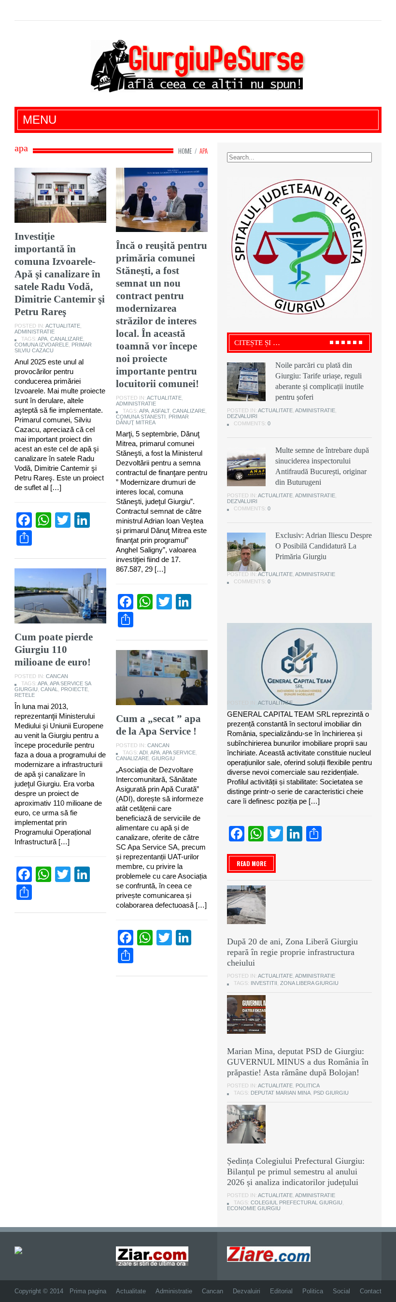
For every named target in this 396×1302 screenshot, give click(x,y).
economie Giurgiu (254, 1208)
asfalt (160, 411)
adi (143, 752)
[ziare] (152, 1255)
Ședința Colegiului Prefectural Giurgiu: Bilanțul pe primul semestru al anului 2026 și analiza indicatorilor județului (296, 1171)
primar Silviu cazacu (53, 347)
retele (24, 695)
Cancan (57, 676)
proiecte (74, 689)
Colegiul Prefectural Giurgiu (296, 1202)
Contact (371, 1291)
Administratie (34, 331)
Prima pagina (88, 1291)
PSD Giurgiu (331, 1093)
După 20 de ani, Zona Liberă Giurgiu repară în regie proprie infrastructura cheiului (292, 952)
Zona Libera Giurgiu (309, 983)
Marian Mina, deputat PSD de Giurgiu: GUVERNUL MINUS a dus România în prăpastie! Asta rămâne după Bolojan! (297, 1061)
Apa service (179, 752)
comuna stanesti (141, 417)
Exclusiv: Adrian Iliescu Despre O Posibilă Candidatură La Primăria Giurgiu (323, 546)
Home (185, 151)
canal (49, 689)
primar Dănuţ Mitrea (152, 419)
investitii (264, 983)
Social (341, 1291)
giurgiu (163, 758)
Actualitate (62, 326)
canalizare (66, 339)
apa (42, 339)
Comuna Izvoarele (41, 344)
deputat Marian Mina (281, 1093)
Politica (308, 1085)
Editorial (281, 1291)
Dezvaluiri (242, 416)
